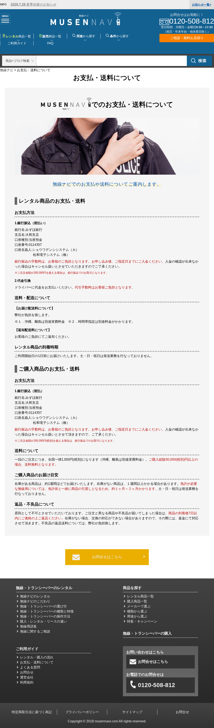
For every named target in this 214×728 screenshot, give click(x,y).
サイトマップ (132, 712)
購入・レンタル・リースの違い (43, 621)
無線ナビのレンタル (35, 596)
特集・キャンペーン (142, 621)
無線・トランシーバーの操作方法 (45, 616)
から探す (85, 36)
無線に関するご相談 (35, 631)
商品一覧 (51, 36)
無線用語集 (28, 626)
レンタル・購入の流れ (37, 657)
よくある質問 (30, 667)
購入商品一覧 (137, 601)
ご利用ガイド (17, 43)
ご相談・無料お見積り (187, 38)
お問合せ (26, 672)
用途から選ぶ (137, 616)
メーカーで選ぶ (138, 606)
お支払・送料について (37, 662)
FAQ (50, 43)
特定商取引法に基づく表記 (32, 712)
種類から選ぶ (137, 611)
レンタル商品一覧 (140, 596)
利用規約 (26, 682)
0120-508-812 (156, 685)
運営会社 (26, 677)
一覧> (201, 4)
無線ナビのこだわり (35, 601)
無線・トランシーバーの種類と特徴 (47, 611)
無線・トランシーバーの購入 (147, 633)
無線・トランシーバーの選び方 (43, 606)
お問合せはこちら (107, 557)
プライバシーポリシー (82, 712)
